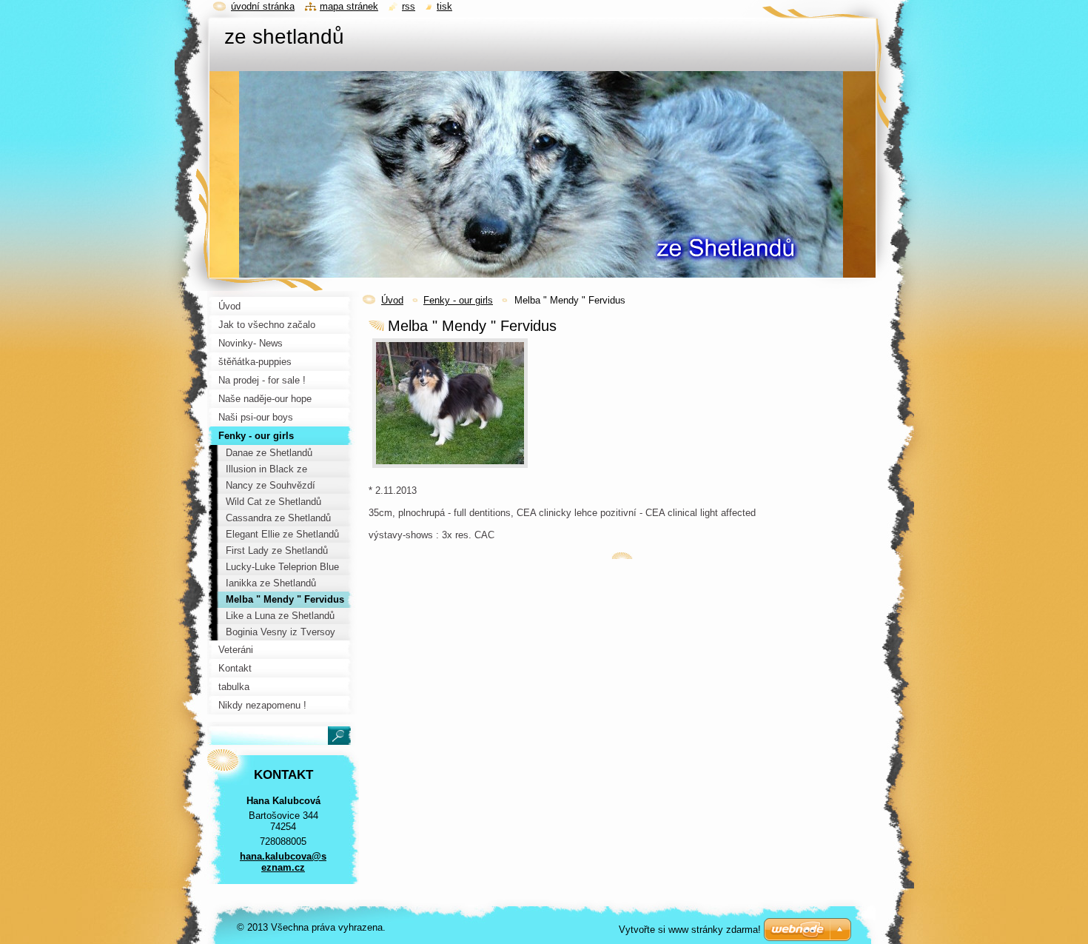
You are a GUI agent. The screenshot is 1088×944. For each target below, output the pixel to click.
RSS (408, 6)
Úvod (392, 300)
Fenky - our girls (458, 300)
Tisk (444, 6)
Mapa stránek (349, 6)
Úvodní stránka (263, 6)
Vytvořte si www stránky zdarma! (690, 929)
